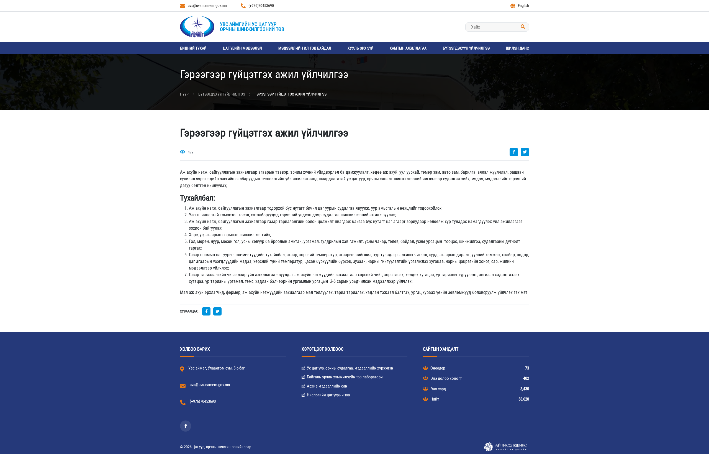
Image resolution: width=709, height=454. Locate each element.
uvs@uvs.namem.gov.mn (207, 5)
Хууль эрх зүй (361, 48)
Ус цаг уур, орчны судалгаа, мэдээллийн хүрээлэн (349, 368)
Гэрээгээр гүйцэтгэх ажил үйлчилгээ (291, 94)
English (523, 5)
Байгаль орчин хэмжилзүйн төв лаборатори (344, 377)
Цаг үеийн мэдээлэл (242, 48)
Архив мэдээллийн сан (326, 386)
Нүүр (184, 94)
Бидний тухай (193, 48)
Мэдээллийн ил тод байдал (304, 48)
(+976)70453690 (261, 5)
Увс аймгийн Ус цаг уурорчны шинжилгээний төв (252, 26)
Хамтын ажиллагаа (408, 48)
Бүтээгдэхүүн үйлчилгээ (466, 48)
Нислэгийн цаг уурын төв (328, 395)
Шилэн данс (517, 48)
